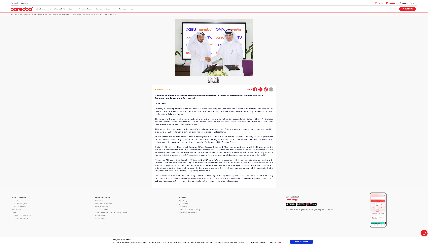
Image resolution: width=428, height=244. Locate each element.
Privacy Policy (282, 242)
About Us (15, 201)
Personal (14, 3)
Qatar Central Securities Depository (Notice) (111, 212)
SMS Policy (183, 207)
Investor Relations (102, 207)
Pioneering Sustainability (20, 218)
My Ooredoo (407, 9)
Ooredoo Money (85, 9)
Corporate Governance (103, 204)
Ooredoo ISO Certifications (22, 215)
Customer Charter (101, 209)
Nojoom (99, 9)
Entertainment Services (116, 9)
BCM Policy (183, 201)
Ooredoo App (291, 200)
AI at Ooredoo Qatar (19, 204)
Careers (14, 212)
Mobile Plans (40, 9)
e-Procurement (100, 218)
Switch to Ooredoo (19, 207)
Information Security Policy (188, 212)
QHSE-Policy (183, 204)
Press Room (16, 209)
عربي (413, 3)
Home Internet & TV (57, 9)
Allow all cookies (301, 241)
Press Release (18, 14)
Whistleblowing (100, 215)
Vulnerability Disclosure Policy (189, 209)
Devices (72, 9)
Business (24, 3)
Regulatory (99, 201)
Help (131, 9)
